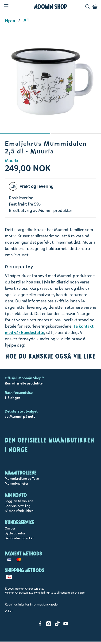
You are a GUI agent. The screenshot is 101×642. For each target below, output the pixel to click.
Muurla (11, 160)
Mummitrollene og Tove (22, 478)
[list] (50, 84)
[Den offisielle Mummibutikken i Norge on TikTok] (57, 625)
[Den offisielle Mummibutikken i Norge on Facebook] (40, 625)
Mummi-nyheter (16, 483)
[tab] (25, 134)
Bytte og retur (15, 533)
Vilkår (9, 611)
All (25, 20)
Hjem (10, 20)
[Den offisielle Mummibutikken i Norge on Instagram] (48, 625)
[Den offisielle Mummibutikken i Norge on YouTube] (65, 625)
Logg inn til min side (19, 501)
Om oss (10, 528)
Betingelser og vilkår (19, 538)
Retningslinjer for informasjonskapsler (32, 604)
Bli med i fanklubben (19, 511)
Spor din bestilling (17, 506)
